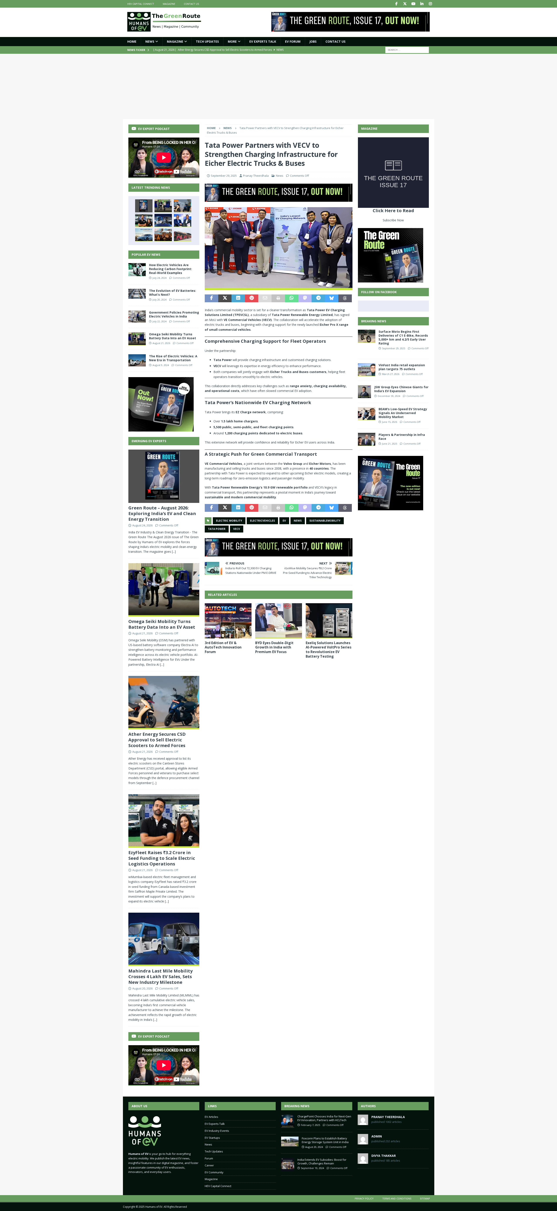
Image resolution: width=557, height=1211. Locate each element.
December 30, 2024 (389, 396)
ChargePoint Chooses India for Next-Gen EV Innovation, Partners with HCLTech (324, 1118)
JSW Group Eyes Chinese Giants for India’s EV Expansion (401, 389)
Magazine (175, 41)
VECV (236, 529)
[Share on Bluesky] (331, 298)
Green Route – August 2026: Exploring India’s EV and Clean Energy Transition (162, 513)
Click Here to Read (393, 210)
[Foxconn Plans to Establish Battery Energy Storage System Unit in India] (290, 1141)
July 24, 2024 (159, 277)
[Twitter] (405, 4)
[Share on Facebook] (211, 298)
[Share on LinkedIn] (238, 298)
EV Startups (212, 1138)
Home (131, 41)
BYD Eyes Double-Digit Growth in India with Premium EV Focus (274, 647)
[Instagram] (430, 4)
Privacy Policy (364, 1198)
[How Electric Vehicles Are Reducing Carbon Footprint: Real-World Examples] (137, 269)
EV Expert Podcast (154, 129)
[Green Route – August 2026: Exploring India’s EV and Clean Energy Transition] (144, 205)
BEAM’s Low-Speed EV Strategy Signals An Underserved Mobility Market (403, 413)
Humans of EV (153, 1207)
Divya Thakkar (383, 1156)
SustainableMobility (325, 520)
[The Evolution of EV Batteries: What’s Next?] (137, 294)
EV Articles (211, 1117)
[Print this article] (278, 298)
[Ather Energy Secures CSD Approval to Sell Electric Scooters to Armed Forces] (182, 205)
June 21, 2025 (389, 443)
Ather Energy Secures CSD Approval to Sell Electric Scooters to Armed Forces (157, 739)
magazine (169, 3)
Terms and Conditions (396, 1198)
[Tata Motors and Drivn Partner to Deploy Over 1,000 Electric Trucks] (182, 220)
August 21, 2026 (161, 343)
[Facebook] (396, 4)
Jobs (313, 41)
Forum (209, 1158)
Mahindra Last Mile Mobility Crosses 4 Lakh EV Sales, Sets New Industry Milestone (160, 976)
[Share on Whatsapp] (291, 298)
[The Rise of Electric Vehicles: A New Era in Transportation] (137, 360)
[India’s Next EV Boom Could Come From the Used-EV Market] (163, 234)
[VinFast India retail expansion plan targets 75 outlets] (366, 369)
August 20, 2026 (142, 988)
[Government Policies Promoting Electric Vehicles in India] (137, 316)
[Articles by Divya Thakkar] (363, 1161)
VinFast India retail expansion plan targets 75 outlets (402, 367)
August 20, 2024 (314, 1147)
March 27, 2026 (390, 374)
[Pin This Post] (251, 298)
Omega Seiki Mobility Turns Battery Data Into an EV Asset (172, 336)
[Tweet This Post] (225, 298)
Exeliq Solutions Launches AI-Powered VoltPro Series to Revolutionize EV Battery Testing (328, 649)
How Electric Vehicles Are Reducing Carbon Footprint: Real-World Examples (170, 269)
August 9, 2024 (161, 365)
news (298, 520)
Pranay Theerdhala (256, 176)
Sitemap (425, 1198)
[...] (174, 551)
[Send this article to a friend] (265, 298)
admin (376, 1136)
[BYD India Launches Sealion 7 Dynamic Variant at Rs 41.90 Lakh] (144, 234)
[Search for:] (407, 50)
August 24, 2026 (142, 525)
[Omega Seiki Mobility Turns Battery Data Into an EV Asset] (163, 205)
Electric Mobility (229, 520)
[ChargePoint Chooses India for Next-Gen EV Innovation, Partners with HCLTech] (287, 1121)
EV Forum (292, 41)
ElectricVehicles (262, 520)
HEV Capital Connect (140, 3)
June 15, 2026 (389, 421)
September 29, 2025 (224, 176)
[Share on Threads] (345, 298)
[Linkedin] (422, 4)
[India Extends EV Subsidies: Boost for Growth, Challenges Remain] (287, 1164)
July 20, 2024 (159, 299)
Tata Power (216, 529)
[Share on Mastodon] (305, 298)
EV (284, 520)
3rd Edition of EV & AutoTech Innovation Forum (223, 647)
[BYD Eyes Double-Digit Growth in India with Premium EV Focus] (278, 620)
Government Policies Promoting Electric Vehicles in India (174, 314)
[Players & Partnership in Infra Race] (366, 439)
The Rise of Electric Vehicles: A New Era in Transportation (173, 358)
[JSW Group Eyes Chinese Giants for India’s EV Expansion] (364, 391)
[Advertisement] (278, 86)
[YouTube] (413, 4)
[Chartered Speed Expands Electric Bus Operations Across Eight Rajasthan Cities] (182, 234)
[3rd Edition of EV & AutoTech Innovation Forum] (228, 620)
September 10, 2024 (312, 1168)
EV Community (214, 1172)
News (149, 41)
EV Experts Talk (262, 41)
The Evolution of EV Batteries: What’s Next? (172, 293)
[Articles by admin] (363, 1142)
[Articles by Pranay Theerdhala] (363, 1123)
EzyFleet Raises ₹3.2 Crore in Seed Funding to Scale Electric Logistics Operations (161, 858)
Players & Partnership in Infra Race (402, 437)
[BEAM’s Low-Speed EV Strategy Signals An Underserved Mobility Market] (366, 413)
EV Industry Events (217, 1131)
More (232, 41)
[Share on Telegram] (318, 298)
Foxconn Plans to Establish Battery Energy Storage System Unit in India (325, 1140)
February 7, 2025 (310, 1125)
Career (209, 1165)
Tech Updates (214, 1151)
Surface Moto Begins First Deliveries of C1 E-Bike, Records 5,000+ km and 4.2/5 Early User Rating (403, 337)
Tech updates (207, 41)
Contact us (191, 3)
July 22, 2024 (159, 321)
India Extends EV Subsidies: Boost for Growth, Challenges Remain (321, 1161)
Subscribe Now (393, 220)
